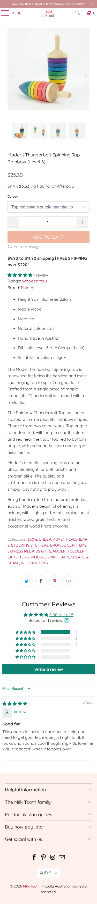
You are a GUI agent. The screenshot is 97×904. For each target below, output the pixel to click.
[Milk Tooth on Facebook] (34, 858)
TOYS (24, 557)
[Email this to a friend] (68, 581)
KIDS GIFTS (41, 551)
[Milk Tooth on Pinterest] (44, 858)
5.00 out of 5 (61, 614)
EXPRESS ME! (19, 551)
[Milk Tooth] (48, 13)
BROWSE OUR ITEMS (68, 545)
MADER (59, 551)
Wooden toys (35, 280)
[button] (20, 275)
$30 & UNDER (39, 539)
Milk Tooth (31, 886)
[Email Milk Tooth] (62, 858)
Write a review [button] (48, 669)
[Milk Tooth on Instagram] (53, 858)
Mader (27, 287)
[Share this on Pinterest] (55, 581)
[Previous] (11, 75)
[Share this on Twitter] (27, 581)
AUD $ (45, 872)
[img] (14, 703)
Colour (13, 196)
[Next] (85, 75)
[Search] (78, 13)
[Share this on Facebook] (41, 581)
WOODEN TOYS (34, 563)
